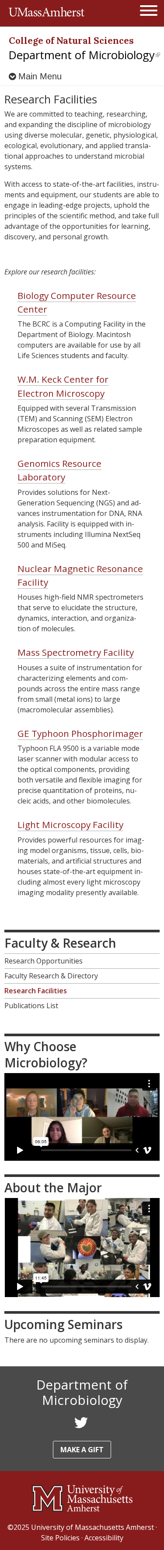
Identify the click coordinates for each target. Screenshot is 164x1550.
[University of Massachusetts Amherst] (82, 1498)
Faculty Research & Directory (51, 976)
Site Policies (60, 1538)
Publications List (31, 1005)
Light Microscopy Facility (70, 824)
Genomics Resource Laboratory (59, 470)
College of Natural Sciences (71, 40)
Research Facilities (35, 990)
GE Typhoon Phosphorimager (80, 733)
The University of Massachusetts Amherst (46, 13)
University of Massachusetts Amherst (92, 1527)
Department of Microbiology (84, 55)
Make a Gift (82, 1449)
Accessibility (103, 1538)
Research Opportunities (43, 961)
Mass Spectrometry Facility (75, 652)
